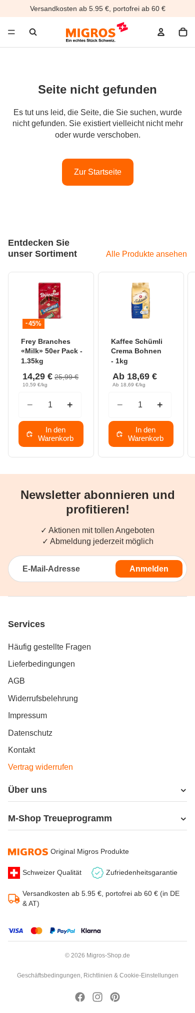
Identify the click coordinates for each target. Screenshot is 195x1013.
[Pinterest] (115, 997)
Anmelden (149, 569)
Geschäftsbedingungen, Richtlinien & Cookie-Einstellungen (97, 975)
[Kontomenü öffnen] (161, 32)
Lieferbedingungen (41, 664)
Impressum (27, 715)
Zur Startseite (98, 172)
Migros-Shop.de (108, 955)
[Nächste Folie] (175, 364)
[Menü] (11, 32)
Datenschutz (30, 733)
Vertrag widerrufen (40, 767)
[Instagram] (98, 997)
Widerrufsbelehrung (43, 698)
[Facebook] (80, 997)
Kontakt (21, 750)
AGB (16, 681)
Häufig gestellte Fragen (49, 647)
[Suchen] (33, 32)
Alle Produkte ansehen (146, 254)
